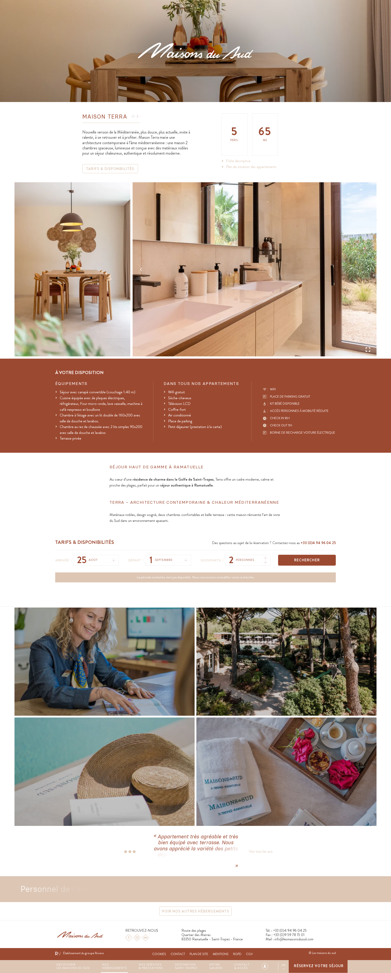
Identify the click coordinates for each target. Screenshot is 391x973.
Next (368, 269)
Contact (178, 954)
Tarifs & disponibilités (110, 168)
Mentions (221, 954)
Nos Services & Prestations (151, 966)
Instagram (137, 937)
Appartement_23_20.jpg (255, 269)
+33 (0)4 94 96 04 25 (318, 542)
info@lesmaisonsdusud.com (293, 939)
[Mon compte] (269, 966)
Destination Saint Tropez (186, 966)
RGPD (237, 954)
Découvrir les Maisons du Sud (73, 966)
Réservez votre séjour (318, 965)
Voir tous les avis (261, 851)
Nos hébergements (114, 966)
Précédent (133, 116)
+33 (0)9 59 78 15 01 (289, 934)
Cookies (159, 954)
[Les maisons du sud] (195, 51)
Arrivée (62, 560)
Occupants (211, 560)
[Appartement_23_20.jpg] (255, 269)
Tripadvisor (145, 937)
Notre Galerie (215, 966)
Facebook (128, 937)
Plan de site (199, 954)
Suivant (137, 116)
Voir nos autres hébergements (195, 911)
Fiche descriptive (238, 161)
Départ (134, 560)
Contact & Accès (242, 966)
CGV (249, 954)
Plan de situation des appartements (251, 167)
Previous (141, 269)
